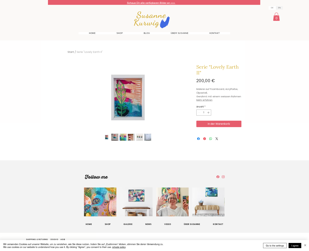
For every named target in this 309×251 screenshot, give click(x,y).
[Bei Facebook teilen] (198, 139)
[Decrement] (199, 112)
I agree (295, 245)
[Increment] (209, 112)
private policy (119, 247)
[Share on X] (217, 139)
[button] (276, 17)
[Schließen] (305, 245)
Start (71, 52)
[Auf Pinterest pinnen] (204, 139)
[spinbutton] (204, 112)
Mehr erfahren (204, 100)
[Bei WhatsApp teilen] (211, 139)
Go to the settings (275, 245)
